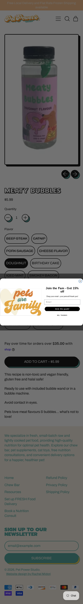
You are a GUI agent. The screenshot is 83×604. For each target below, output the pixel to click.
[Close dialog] (80, 281)
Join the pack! (62, 309)
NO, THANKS (62, 315)
